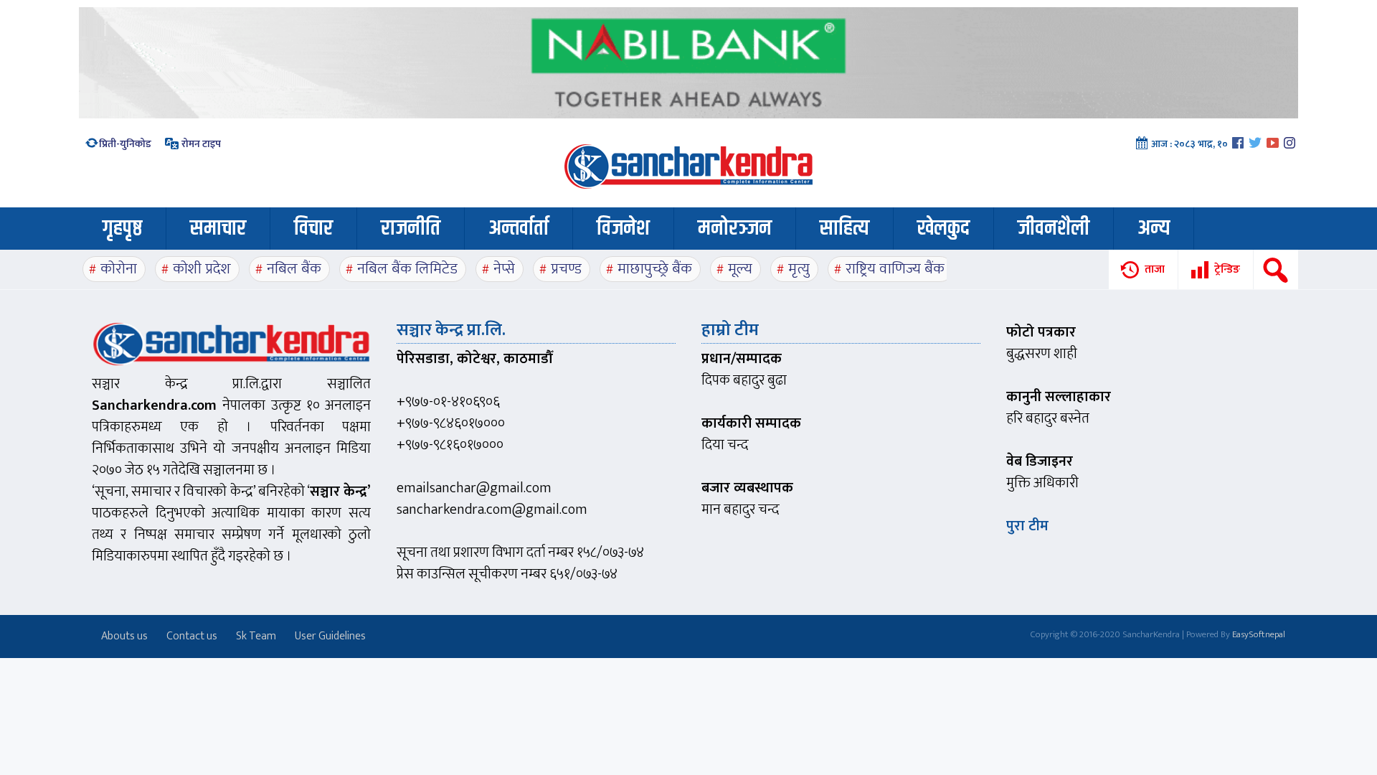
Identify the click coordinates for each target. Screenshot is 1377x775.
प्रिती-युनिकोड (125, 144)
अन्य (1153, 228)
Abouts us (124, 636)
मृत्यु (799, 268)
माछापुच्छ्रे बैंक (654, 268)
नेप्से (504, 268)
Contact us (191, 636)
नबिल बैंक (294, 268)
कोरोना (118, 268)
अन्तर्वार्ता (518, 228)
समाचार (218, 228)
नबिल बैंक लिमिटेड (407, 268)
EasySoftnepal (1258, 634)
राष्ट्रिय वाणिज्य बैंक (895, 268)
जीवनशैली (1053, 228)
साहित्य (844, 228)
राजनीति (410, 228)
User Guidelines (330, 636)
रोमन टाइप (200, 144)
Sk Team (256, 636)
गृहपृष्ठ (122, 228)
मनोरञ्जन (735, 228)
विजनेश (623, 228)
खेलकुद (943, 228)
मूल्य (740, 268)
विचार (313, 228)
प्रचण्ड (566, 268)
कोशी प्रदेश (202, 268)
